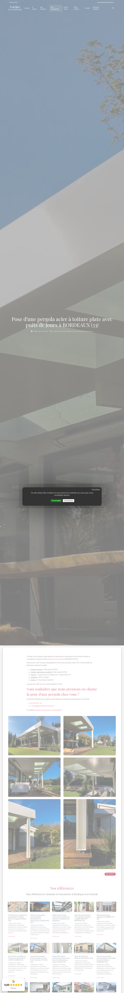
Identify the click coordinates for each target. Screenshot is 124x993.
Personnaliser (68, 501)
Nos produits (43, 8)
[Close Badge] (24, 979)
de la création (15, 8)
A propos (34, 8)
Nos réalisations (55, 8)
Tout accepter (56, 501)
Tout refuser (96, 489)
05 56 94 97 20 (14, 2)
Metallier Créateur (96, 8)
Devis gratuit (76, 8)
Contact (87, 8)
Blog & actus (66, 8)
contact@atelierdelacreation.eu (105, 2)
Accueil (27, 8)
